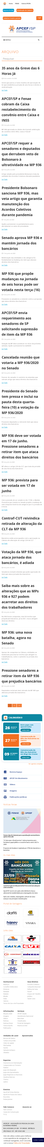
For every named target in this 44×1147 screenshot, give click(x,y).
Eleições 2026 (7, 1014)
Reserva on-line (22, 1026)
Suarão (5, 1048)
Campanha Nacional (33, 987)
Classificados (21, 1021)
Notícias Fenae (10, 804)
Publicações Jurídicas (18, 797)
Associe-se (27, 1107)
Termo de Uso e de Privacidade (13, 1003)
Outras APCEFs (26, 4)
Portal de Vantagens (12, 903)
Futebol (5, 1068)
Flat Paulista (7, 1045)
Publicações (7, 1028)
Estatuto (6, 994)
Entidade (6, 992)
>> (19, 705)
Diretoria (6, 989)
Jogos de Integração (9, 1070)
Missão (5, 996)
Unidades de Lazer (10, 1036)
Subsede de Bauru (9, 1050)
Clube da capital (8, 1043)
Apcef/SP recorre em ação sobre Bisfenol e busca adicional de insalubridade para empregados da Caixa (20, 892)
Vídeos (12, 784)
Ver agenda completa (35, 764)
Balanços (6, 984)
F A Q (5, 1114)
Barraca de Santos (9, 1038)
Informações (8, 1011)
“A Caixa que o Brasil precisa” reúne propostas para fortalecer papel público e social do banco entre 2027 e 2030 (21, 842)
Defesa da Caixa (32, 989)
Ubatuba (6, 1052)
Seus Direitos (32, 982)
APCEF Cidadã (21, 1014)
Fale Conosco (8, 1107)
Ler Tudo (4, 90)
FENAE (17, 4)
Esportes (7, 1060)
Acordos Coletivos (33, 984)
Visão (5, 999)
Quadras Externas (9, 1077)
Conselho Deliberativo (10, 987)
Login (39, 18)
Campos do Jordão (9, 1041)
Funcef (29, 992)
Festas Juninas (7, 1099)
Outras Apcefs (8, 1026)
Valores (5, 1001)
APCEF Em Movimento (19, 778)
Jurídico (29, 996)
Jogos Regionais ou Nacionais (12, 1075)
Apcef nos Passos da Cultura (12, 1095)
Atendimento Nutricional (25, 1016)
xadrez (5, 1082)
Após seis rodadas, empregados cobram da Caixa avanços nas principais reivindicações (19, 898)
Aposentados (27, 1036)
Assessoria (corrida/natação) (12, 1063)
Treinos (5, 1079)
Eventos (6, 1089)
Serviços (20, 1011)
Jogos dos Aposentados (11, 1072)
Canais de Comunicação (11, 1112)
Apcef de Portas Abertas (11, 1092)
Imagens (13, 791)
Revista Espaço (16, 772)
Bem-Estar (20, 1018)
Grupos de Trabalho (34, 994)
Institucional (8, 982)
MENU (8, 40)
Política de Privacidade (21, 1143)
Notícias (6, 1021)
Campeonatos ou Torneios (12, 1065)
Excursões (6, 1097)
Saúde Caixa (31, 999)
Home (11, 4)
